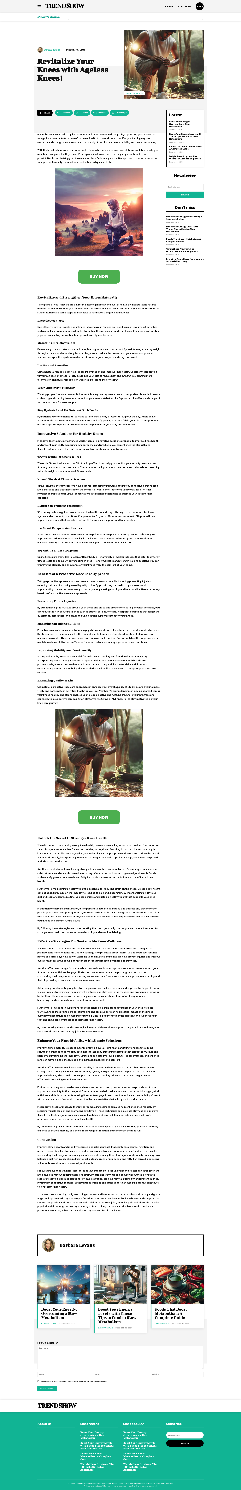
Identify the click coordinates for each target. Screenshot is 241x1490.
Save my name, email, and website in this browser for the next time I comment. (74, 1381)
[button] (169, 6)
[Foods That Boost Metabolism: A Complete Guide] (177, 1284)
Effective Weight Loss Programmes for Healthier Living (185, 260)
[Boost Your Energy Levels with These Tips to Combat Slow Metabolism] (120, 1284)
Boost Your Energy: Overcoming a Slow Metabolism (179, 124)
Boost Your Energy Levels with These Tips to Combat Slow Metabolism (185, 136)
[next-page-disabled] (202, 19)
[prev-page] (68, 19)
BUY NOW (99, 276)
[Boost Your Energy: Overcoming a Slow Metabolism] (63, 1284)
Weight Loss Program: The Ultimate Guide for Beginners (185, 157)
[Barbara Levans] (40, 50)
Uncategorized (134, 93)
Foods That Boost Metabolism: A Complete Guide (185, 148)
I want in (185, 195)
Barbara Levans (52, 49)
